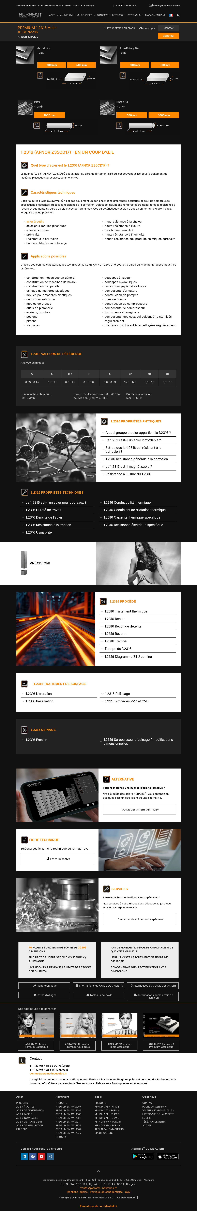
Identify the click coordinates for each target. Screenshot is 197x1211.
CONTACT (147, 1102)
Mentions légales (77, 1191)
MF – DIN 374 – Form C (108, 1125)
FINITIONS (21, 1129)
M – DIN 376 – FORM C (107, 1110)
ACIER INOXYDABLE (27, 1117)
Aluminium (66, 15)
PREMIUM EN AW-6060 (68, 1114)
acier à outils (35, 221)
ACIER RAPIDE (24, 1114)
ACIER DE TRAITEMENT (29, 1121)
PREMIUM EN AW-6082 (68, 1129)
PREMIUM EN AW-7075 (68, 1132)
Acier (52, 15)
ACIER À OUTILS (25, 1106)
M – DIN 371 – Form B (107, 1117)
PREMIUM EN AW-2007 (68, 1106)
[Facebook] (32, 1156)
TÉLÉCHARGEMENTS (154, 1121)
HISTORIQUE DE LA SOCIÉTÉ (158, 1114)
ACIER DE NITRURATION (29, 1125)
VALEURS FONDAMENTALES (158, 1110)
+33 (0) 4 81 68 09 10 (126, 5)
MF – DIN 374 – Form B (108, 1121)
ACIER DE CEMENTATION (30, 1110)
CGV (128, 1191)
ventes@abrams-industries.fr (167, 5)
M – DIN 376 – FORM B (107, 1106)
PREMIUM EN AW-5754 (68, 1125)
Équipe (146, 1117)
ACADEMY (102, 15)
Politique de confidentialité (106, 1191)
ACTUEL (146, 1125)
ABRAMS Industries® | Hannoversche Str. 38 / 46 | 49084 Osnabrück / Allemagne (55, 5)
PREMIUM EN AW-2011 (68, 1121)
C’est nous (134, 15)
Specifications (104, 1132)
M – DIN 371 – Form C (107, 1114)
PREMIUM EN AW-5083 (68, 1110)
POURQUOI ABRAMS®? (154, 1106)
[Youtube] (41, 1156)
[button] (178, 15)
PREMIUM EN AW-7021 (68, 1117)
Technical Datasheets (109, 1129)
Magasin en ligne (155, 15)
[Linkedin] (24, 1156)
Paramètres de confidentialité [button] (98, 1206)
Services (117, 15)
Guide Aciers (84, 15)
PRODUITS (22, 1102)
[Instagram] (50, 1156)
